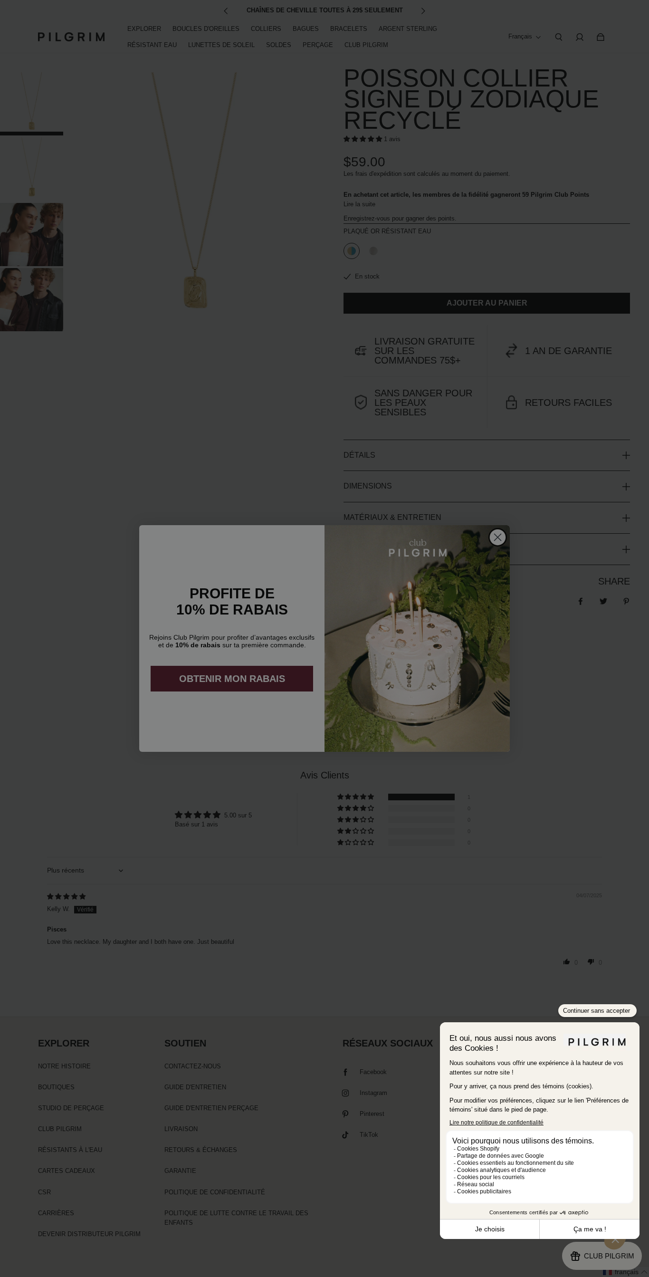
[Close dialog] (497, 537)
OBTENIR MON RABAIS (232, 678)
